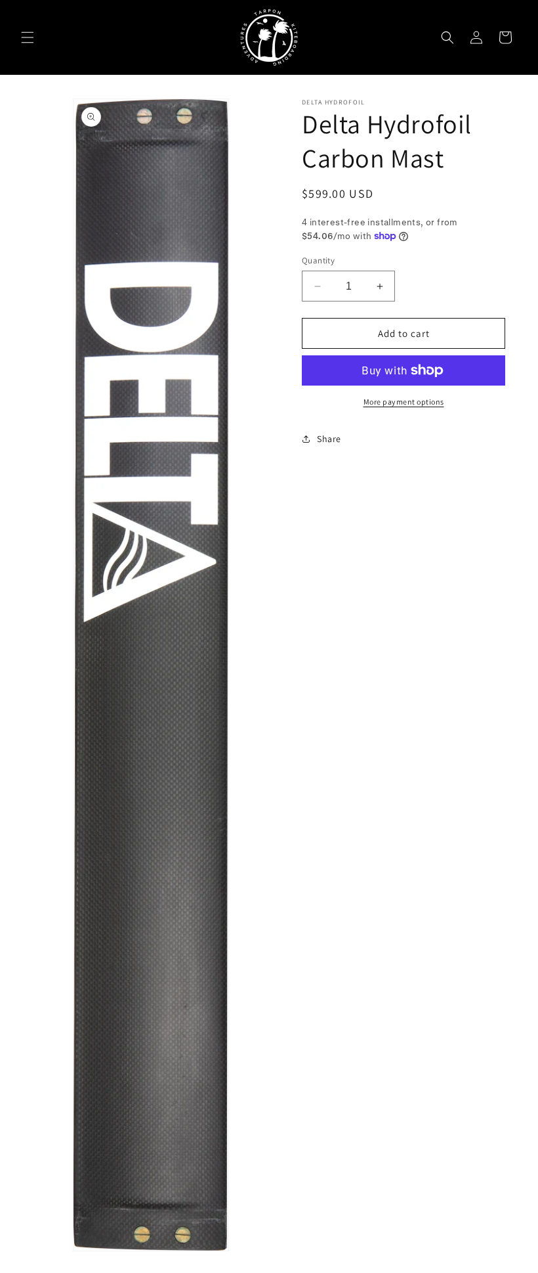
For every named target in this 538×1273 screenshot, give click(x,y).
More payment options (403, 402)
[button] (27, 37)
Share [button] (329, 439)
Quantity (318, 260)
